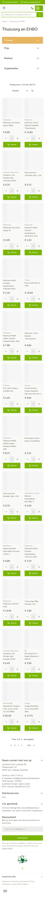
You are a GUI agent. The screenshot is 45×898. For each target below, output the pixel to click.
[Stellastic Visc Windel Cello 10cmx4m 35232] (11, 160)
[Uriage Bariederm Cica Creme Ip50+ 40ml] (33, 691)
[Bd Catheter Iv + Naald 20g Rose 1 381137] (33, 639)
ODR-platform (22, 884)
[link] (11, 745)
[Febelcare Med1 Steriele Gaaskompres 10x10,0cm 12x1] (33, 213)
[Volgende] (33, 745)
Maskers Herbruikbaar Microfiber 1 (30, 499)
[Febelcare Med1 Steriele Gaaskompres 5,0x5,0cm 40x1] (11, 268)
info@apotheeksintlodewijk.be (26, 778)
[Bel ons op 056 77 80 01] (32, 8)
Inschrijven (22, 838)
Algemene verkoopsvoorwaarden (15, 881)
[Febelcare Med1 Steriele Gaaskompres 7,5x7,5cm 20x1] (33, 534)
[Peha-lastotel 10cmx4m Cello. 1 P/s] (33, 160)
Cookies (13, 884)
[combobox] (19, 14)
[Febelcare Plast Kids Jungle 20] (11, 213)
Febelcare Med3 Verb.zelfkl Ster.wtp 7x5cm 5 (11, 551)
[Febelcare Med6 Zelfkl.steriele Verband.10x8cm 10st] (11, 426)
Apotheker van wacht (11, 810)
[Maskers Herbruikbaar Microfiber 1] (33, 481)
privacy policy (7, 848)
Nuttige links (15, 807)
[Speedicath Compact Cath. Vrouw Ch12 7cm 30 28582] (11, 691)
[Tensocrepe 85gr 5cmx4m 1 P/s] (33, 589)
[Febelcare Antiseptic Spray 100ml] (11, 108)
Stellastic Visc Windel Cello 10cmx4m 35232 (9, 178)
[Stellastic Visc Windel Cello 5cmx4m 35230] (11, 639)
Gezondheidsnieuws (30, 807)
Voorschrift (26, 810)
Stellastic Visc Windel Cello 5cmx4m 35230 (9, 656)
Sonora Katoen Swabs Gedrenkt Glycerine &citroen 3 (33, 391)
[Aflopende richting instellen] (32, 91)
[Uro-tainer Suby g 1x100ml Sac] (11, 373)
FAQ (4, 797)
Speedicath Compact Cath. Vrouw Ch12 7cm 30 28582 (11, 709)
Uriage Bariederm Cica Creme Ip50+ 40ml (32, 709)
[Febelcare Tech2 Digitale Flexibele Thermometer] (33, 108)
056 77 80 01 (16, 775)
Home (4, 21)
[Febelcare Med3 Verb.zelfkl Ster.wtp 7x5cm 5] (11, 534)
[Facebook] (22, 869)
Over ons (6, 807)
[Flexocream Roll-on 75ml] (33, 268)
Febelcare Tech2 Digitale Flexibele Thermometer (32, 125)
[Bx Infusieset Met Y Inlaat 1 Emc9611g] (33, 426)
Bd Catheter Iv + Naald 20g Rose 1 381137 (32, 656)
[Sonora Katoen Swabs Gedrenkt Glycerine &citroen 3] (33, 373)
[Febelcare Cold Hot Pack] (11, 589)
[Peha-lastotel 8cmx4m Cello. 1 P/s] (11, 481)
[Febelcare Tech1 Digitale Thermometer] (33, 321)
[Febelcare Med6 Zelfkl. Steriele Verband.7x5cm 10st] (11, 321)
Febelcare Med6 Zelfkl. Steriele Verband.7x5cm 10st (11, 338)
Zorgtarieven (36, 810)
